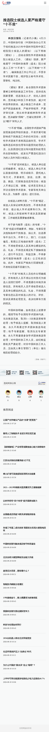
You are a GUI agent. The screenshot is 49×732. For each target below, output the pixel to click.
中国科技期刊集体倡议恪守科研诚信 (19, 544)
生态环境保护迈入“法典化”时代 (17, 652)
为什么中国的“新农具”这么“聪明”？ (19, 665)
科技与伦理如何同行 (12, 625)
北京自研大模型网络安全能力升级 (18, 557)
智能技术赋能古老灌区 (13, 584)
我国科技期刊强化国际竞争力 (16, 611)
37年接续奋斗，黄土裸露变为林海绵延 (20, 598)
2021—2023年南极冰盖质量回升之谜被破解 (22, 487)
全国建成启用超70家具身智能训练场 (19, 514)
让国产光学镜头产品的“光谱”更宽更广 (20, 420)
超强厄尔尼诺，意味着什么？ (16, 571)
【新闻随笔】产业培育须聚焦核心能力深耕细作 (24, 447)
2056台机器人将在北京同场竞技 (17, 638)
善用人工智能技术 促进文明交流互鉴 (19, 433)
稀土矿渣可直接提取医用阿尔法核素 (19, 474)
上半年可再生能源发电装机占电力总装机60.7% (24, 678)
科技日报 (11, 29)
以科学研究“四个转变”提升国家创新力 (20, 501)
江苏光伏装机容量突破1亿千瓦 (16, 460)
